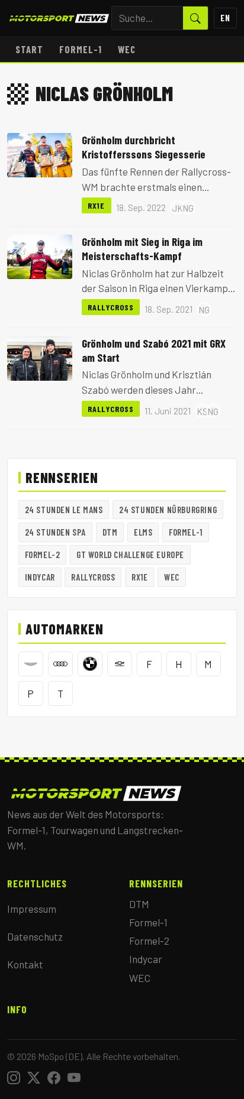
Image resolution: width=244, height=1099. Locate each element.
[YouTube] (74, 1077)
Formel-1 (80, 49)
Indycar (40, 577)
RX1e (96, 205)
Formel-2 (42, 554)
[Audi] (60, 663)
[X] (33, 1077)
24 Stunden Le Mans (64, 509)
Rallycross (111, 307)
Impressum (31, 909)
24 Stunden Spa (55, 532)
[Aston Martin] (30, 663)
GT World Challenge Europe (130, 554)
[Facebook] (53, 1077)
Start (29, 49)
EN (225, 17)
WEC (127, 49)
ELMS (143, 532)
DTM (110, 532)
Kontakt (25, 964)
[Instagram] (13, 1077)
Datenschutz (35, 936)
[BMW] (90, 663)
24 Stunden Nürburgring (168, 509)
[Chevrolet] (119, 663)
